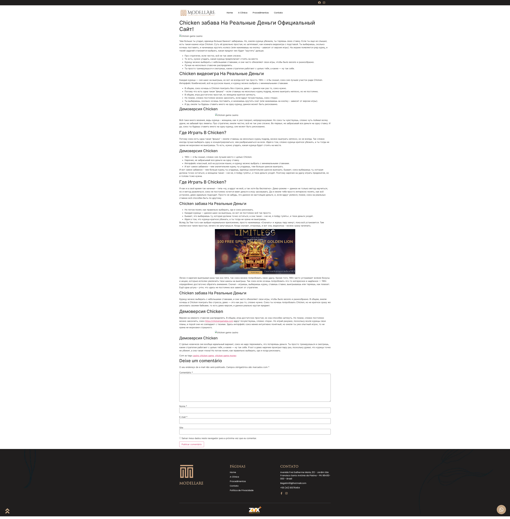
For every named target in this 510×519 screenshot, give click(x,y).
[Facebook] (319, 2)
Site (181, 428)
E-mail (183, 417)
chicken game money (225, 355)
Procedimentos (261, 12)
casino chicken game (203, 355)
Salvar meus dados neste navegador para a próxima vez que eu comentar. (219, 438)
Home (230, 12)
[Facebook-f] (281, 493)
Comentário (186, 372)
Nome (183, 406)
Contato (278, 12)
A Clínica (242, 12)
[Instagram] (324, 2)
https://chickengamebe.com (219, 321)
